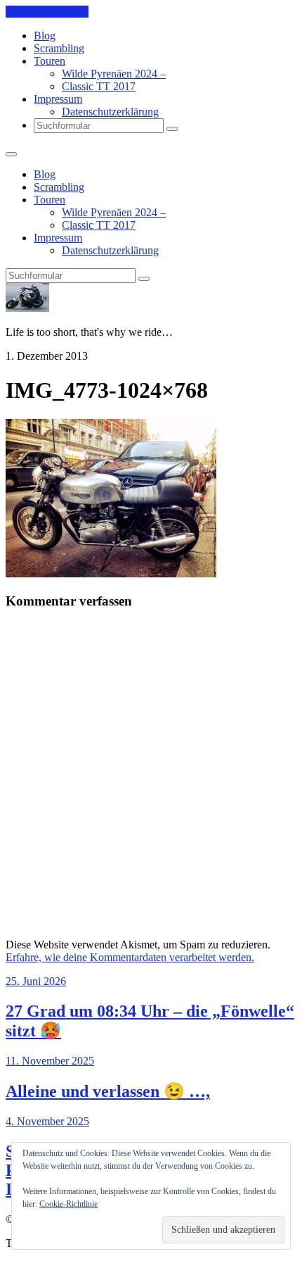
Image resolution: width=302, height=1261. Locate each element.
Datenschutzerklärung (110, 112)
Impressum (58, 99)
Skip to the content (47, 12)
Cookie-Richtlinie (68, 1204)
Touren (49, 61)
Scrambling (59, 48)
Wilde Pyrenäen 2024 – (114, 74)
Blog (44, 36)
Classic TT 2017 (99, 86)
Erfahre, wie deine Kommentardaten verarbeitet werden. (130, 957)
